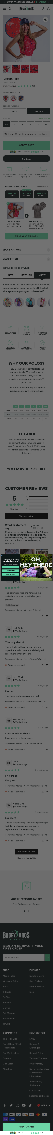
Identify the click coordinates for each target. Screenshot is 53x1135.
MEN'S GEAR (11, 567)
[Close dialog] (2, 555)
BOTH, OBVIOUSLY (10, 574)
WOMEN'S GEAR (10, 570)
